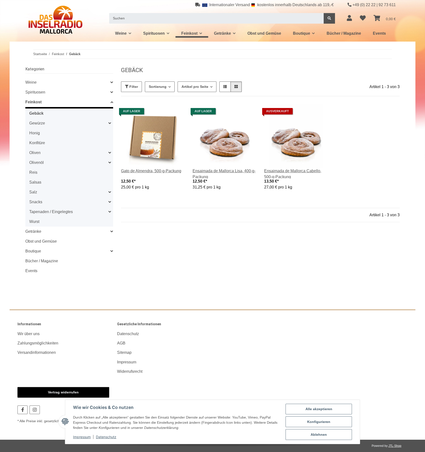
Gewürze (37, 123)
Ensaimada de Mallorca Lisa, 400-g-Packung (224, 174)
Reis (33, 172)
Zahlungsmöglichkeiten (37, 343)
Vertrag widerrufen (63, 392)
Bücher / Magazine (41, 261)
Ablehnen (319, 434)
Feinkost (33, 102)
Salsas (35, 182)
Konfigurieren (318, 422)
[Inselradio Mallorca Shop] (55, 19)
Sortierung (158, 87)
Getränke (33, 231)
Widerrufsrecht (129, 371)
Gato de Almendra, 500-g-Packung (151, 171)
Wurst (34, 221)
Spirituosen (35, 92)
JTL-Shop (394, 446)
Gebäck (36, 113)
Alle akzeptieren (318, 409)
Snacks (35, 202)
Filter (133, 87)
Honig (34, 133)
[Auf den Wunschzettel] (176, 112)
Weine (31, 82)
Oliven (35, 153)
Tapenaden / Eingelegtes (51, 212)
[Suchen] (329, 18)
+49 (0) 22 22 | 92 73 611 (374, 5)
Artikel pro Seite (195, 87)
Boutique (33, 251)
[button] (349, 18)
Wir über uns (28, 334)
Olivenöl (36, 162)
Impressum (82, 437)
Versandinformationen (36, 352)
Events (31, 271)
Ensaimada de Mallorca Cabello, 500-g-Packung (292, 174)
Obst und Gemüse (41, 241)
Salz (33, 192)
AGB (121, 343)
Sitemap (124, 352)
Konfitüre (37, 143)
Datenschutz (106, 437)
